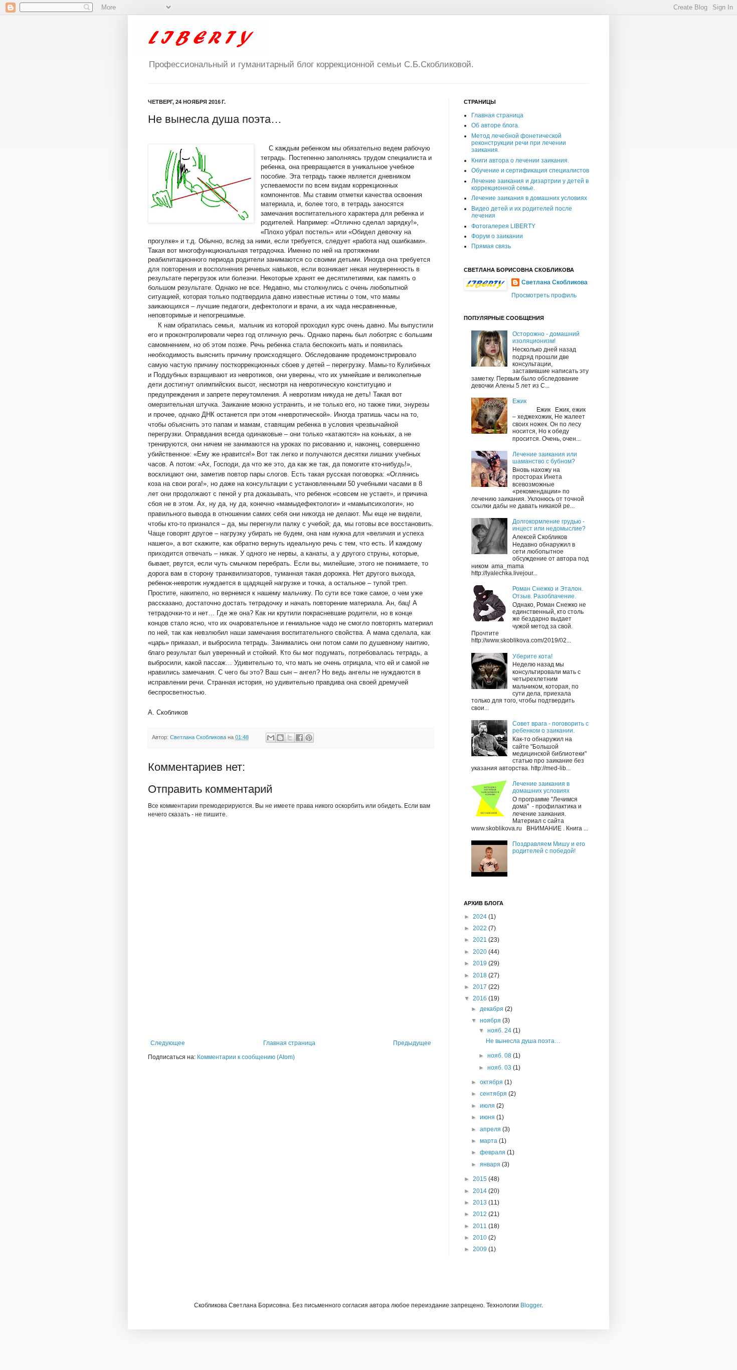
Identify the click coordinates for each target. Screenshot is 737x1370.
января (491, 1164)
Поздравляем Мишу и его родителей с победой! (548, 847)
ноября (491, 1020)
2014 (480, 1190)
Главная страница (289, 1043)
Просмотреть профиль (544, 295)
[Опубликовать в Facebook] (299, 738)
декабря (492, 1008)
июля (488, 1105)
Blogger (530, 1305)
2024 (480, 916)
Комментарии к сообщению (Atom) (246, 1057)
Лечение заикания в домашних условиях (529, 198)
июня (488, 1117)
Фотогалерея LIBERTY (503, 226)
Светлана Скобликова (199, 737)
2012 (480, 1214)
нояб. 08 (500, 1055)
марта (489, 1140)
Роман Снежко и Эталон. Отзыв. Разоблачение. (547, 592)
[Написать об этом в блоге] (280, 738)
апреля (491, 1129)
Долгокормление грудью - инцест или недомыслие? (549, 525)
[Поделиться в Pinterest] (309, 738)
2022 (480, 928)
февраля (493, 1152)
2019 (480, 963)
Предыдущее (412, 1043)
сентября (494, 1093)
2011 (480, 1226)
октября (492, 1082)
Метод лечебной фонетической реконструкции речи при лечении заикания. (518, 143)
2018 (480, 975)
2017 (480, 986)
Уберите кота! (532, 656)
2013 (480, 1202)
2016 (480, 998)
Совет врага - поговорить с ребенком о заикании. (550, 727)
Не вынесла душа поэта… (523, 1041)
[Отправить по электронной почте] (271, 738)
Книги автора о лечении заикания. (520, 160)
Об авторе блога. (495, 125)
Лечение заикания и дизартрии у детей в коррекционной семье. (530, 185)
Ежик (519, 401)
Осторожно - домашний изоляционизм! (546, 337)
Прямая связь (491, 246)
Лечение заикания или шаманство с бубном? (544, 458)
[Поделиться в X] (290, 738)
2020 (480, 951)
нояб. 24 (500, 1030)
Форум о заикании (497, 236)
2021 (480, 939)
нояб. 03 (500, 1067)
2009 (480, 1249)
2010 (480, 1237)
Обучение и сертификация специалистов (530, 170)
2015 (480, 1178)
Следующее (167, 1043)
